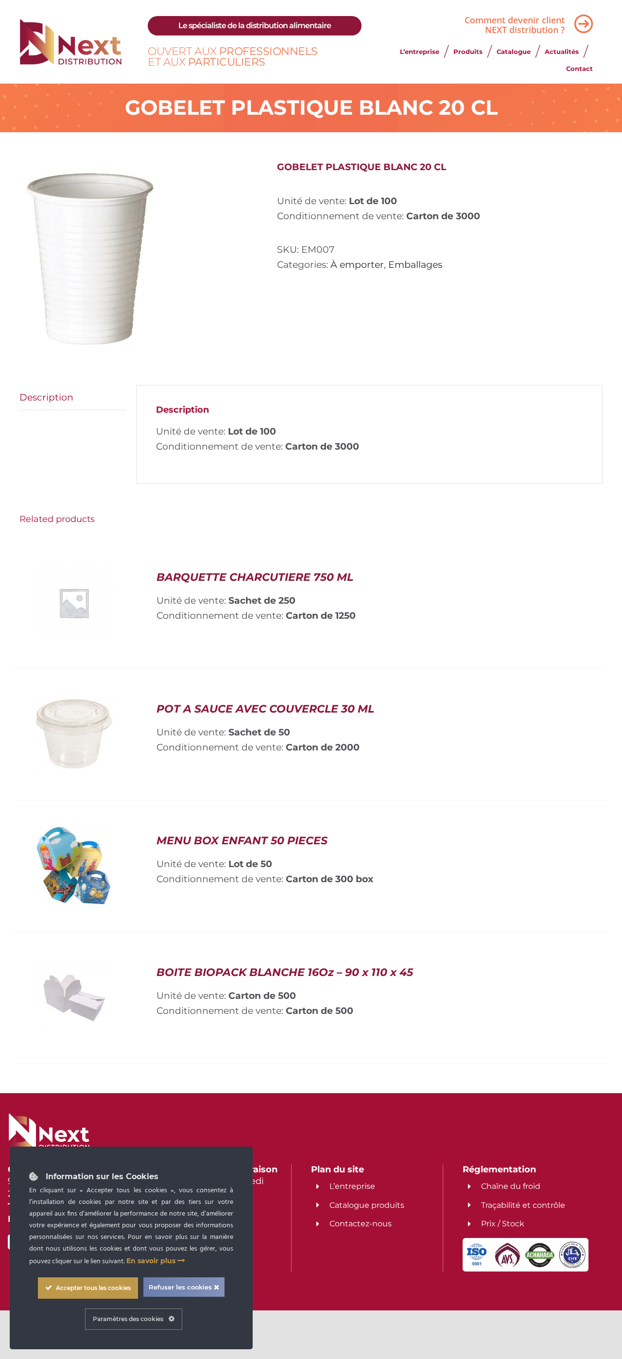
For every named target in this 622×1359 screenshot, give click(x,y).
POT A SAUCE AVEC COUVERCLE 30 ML (265, 708)
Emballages (415, 264)
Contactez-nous (360, 1223)
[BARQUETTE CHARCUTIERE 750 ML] (74, 569)
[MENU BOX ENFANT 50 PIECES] (74, 832)
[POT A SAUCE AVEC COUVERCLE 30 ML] (74, 700)
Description (46, 397)
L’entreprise (352, 1186)
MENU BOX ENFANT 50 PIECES (242, 840)
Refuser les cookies (181, 1287)
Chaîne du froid (510, 1186)
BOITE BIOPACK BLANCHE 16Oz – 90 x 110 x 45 (284, 972)
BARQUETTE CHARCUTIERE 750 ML (254, 577)
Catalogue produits (366, 1205)
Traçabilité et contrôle (523, 1205)
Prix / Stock (502, 1223)
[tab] (72, 397)
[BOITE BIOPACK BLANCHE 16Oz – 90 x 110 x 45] (74, 964)
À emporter (357, 264)
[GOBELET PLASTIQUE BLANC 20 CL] (140, 258)
